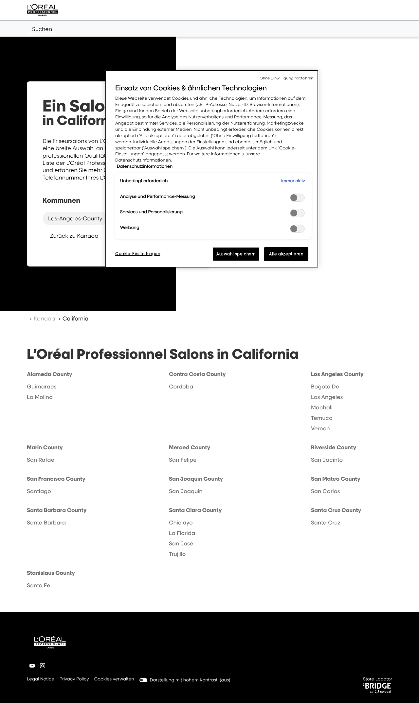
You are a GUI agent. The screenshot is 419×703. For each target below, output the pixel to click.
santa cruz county (336, 510)
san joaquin (186, 491)
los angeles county (337, 374)
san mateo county (335, 478)
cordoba (181, 386)
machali (322, 407)
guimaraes (41, 386)
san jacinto (327, 459)
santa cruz (325, 522)
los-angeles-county (75, 218)
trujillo (177, 554)
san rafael (41, 459)
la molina (40, 397)
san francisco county (56, 478)
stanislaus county (51, 573)
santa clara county (195, 510)
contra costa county (197, 374)
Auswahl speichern (236, 253)
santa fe (38, 585)
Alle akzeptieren (286, 253)
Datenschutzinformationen (145, 166)
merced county (189, 447)
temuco (322, 418)
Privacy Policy (74, 679)
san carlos (325, 491)
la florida (182, 533)
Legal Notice (40, 679)
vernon (320, 428)
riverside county (333, 447)
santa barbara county (56, 510)
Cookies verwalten (114, 679)
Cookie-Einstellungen (137, 253)
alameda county (49, 374)
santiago (39, 491)
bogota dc (325, 386)
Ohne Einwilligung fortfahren (286, 78)
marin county (45, 447)
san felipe (183, 459)
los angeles (327, 397)
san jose (181, 543)
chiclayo (181, 522)
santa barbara (46, 522)
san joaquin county (196, 478)
